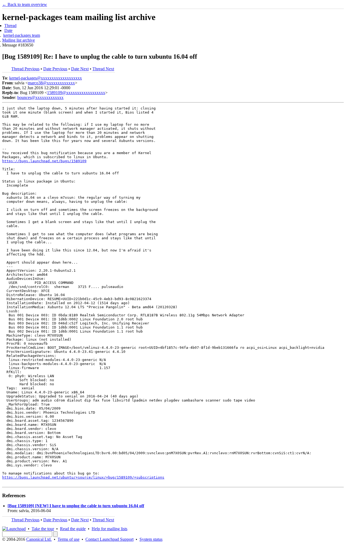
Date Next (80, 69)
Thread (10, 25)
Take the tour (43, 528)
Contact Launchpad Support (109, 539)
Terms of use (68, 539)
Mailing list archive (18, 40)
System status (150, 539)
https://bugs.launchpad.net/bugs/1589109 (44, 161)
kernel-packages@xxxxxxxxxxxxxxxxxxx (45, 78)
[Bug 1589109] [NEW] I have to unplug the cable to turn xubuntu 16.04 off (76, 505)
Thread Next (103, 69)
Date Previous (55, 69)
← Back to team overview (24, 4)
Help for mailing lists (109, 528)
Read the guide (73, 528)
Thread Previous (25, 69)
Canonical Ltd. (39, 539)
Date (8, 30)
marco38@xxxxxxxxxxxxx (51, 83)
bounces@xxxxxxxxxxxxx (40, 97)
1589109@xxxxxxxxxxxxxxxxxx (76, 92)
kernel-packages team (21, 35)
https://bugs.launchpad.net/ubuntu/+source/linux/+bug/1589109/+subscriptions (83, 477)
